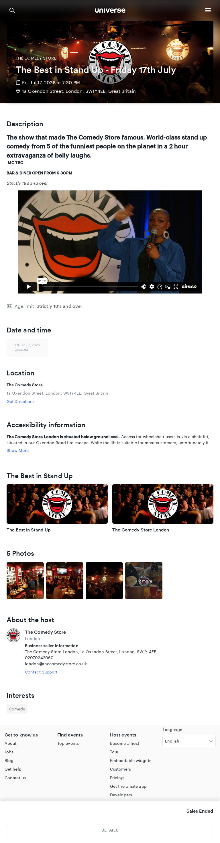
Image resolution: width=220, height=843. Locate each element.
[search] (12, 10)
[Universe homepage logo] (110, 11)
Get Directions (21, 401)
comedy (17, 708)
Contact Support (41, 671)
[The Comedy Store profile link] (13, 652)
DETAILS (110, 830)
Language (172, 729)
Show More (18, 450)
